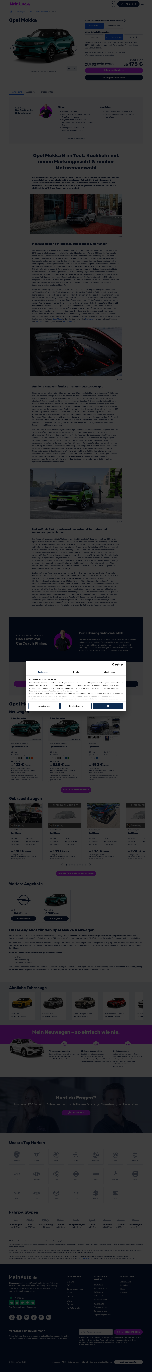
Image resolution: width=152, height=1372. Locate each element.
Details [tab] (76, 672)
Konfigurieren (74, 706)
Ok (108, 706)
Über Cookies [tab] (109, 672)
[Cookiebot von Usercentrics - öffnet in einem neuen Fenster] (114, 664)
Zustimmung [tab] (43, 672)
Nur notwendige (44, 706)
